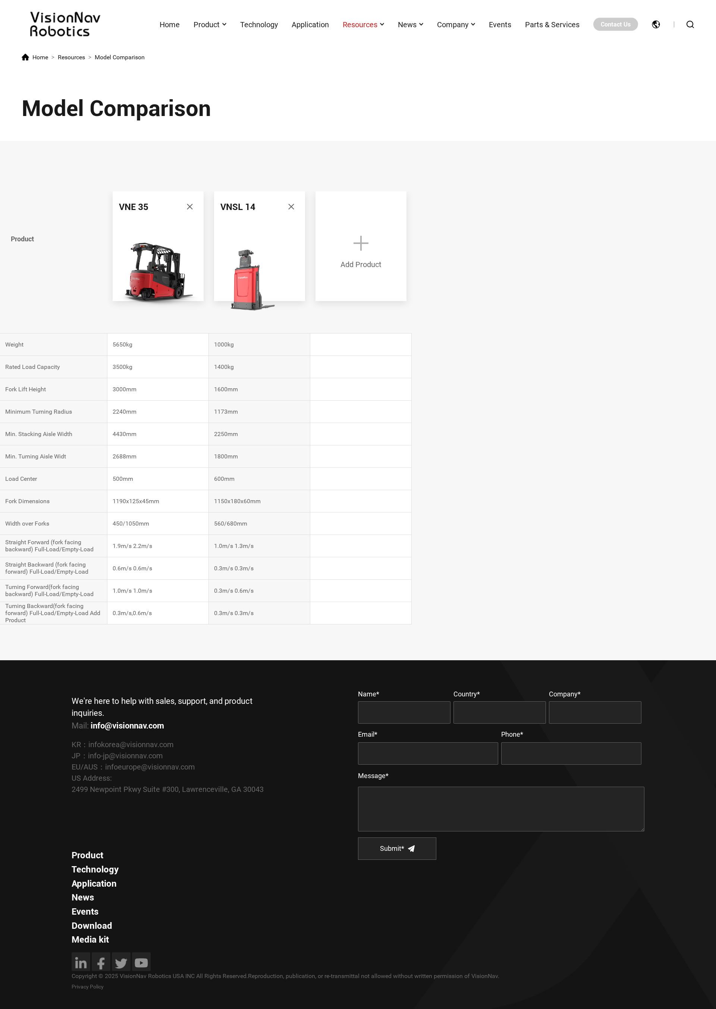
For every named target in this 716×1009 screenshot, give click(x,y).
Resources (360, 24)
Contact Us (616, 24)
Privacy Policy (88, 987)
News (407, 24)
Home (170, 24)
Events (500, 24)
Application (310, 24)
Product (207, 24)
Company (452, 24)
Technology (259, 24)
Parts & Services (552, 24)
